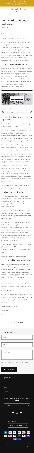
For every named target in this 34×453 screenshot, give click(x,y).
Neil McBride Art (10, 443)
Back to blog (18, 322)
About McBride (8, 383)
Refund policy (28, 443)
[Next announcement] (30, 3)
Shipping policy (27, 446)
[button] (4, 10)
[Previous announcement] (3, 3)
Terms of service (17, 446)
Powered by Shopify (19, 443)
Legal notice (24, 449)
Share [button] (5, 33)
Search (6, 391)
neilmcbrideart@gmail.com (18, 256)
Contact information (14, 449)
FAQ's (5, 387)
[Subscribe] (28, 405)
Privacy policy (8, 446)
